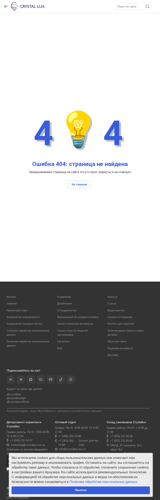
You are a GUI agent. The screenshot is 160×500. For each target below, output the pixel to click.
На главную (79, 184)
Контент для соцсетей (121, 323)
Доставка (113, 355)
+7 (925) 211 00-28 (121, 436)
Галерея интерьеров (120, 317)
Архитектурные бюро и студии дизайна (126, 332)
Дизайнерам (64, 303)
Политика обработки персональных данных (28, 343)
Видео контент (116, 310)
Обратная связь (117, 341)
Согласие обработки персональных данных (28, 332)
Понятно (80, 490)
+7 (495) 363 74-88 (69, 436)
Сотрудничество (67, 310)
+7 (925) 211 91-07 (21, 440)
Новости (113, 297)
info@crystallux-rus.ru (72, 449)
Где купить (63, 341)
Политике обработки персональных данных (103, 482)
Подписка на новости (120, 348)
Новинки (12, 303)
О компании (64, 297)
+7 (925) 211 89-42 (121, 440)
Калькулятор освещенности (23, 317)
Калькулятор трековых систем (24, 323)
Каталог (11, 297)
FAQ (59, 348)
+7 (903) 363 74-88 (66, 442)
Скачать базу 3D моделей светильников (72, 332)
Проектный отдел (17, 310)
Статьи (112, 303)
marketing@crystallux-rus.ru (28, 444)
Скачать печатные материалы (75, 323)
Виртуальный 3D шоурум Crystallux (78, 317)
